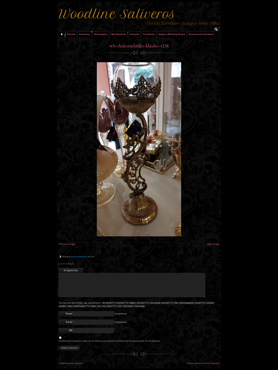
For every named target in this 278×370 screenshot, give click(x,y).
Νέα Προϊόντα (118, 34)
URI (70, 330)
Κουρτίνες (84, 34)
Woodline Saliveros (74, 363)
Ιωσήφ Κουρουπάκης (79, 257)
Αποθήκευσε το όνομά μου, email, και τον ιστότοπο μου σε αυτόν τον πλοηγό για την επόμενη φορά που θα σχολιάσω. (109, 341)
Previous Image (67, 244)
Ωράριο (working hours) (171, 34)
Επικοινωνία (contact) (201, 34)
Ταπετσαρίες (101, 34)
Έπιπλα (71, 34)
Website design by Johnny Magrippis (203, 363)
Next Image (213, 244)
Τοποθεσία (149, 34)
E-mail (69, 322)
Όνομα (69, 313)
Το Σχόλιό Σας (71, 270)
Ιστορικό (134, 34)
